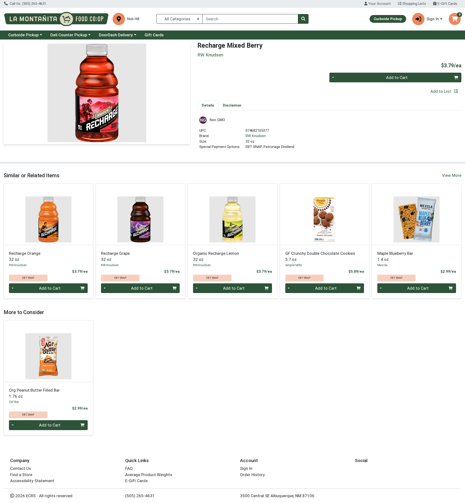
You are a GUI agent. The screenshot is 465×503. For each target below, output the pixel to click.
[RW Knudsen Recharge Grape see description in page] (140, 214)
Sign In (246, 468)
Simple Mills (293, 265)
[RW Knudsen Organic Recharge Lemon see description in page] (232, 214)
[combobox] (250, 19)
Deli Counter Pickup (68, 34)
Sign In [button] (432, 18)
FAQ (129, 468)
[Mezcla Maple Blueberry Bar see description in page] (416, 214)
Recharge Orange (24, 256)
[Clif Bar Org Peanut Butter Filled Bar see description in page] (48, 351)
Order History (252, 474)
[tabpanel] (329, 135)
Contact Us (20, 468)
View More (451, 175)
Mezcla (382, 265)
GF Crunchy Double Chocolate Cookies (320, 256)
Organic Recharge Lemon (216, 256)
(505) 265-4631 (140, 495)
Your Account (379, 3)
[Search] (303, 19)
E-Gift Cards (447, 3)
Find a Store (21, 474)
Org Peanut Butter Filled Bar (34, 393)
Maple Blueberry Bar (395, 256)
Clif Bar (14, 402)
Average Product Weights (148, 474)
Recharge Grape (115, 256)
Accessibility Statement (32, 480)
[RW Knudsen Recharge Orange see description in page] (48, 214)
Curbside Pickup (23, 34)
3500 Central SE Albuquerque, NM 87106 (277, 495)
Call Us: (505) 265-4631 (27, 3)
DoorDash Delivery (116, 34)
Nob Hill (133, 19)
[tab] (207, 105)
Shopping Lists (414, 3)
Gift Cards (154, 34)
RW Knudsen (256, 136)
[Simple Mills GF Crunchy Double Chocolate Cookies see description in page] (324, 214)
